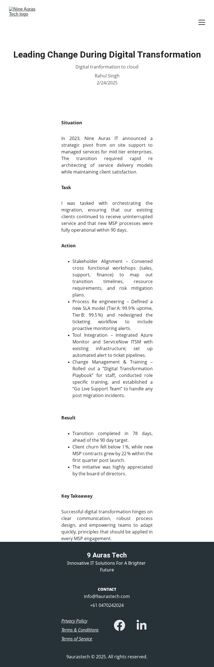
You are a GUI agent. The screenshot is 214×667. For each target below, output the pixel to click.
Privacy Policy (74, 621)
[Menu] (201, 22)
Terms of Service (76, 639)
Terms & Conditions (80, 630)
